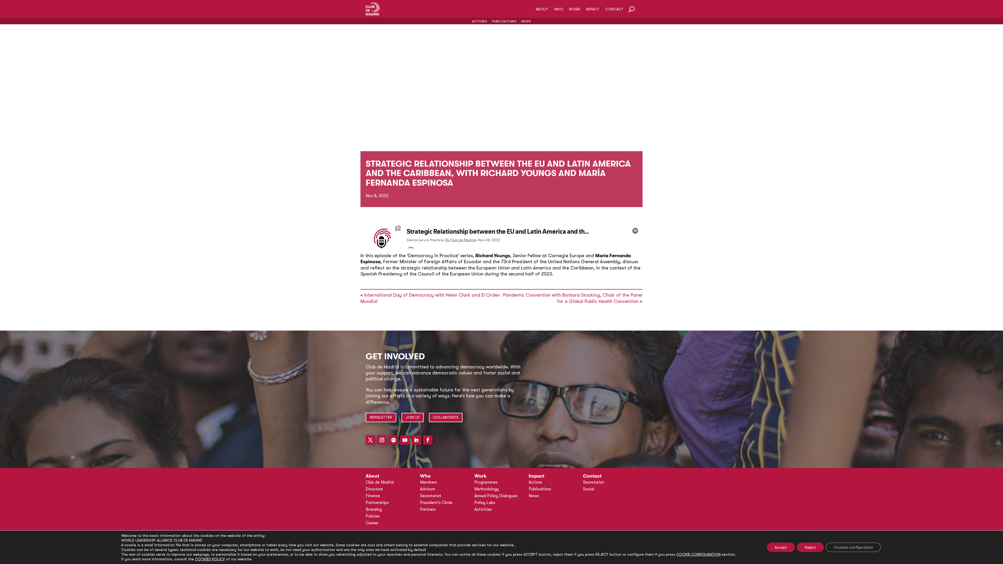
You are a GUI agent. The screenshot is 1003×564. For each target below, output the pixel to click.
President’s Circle (436, 502)
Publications (504, 21)
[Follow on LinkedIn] (416, 440)
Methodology (486, 489)
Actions (479, 21)
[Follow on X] (370, 440)
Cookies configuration (853, 547)
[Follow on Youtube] (405, 440)
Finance (373, 496)
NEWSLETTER (381, 417)
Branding (374, 509)
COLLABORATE (445, 417)
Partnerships (377, 502)
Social (588, 489)
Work (574, 9)
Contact (614, 9)
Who (558, 9)
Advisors (427, 489)
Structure (374, 489)
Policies (373, 516)
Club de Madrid (380, 482)
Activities (483, 509)
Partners (428, 509)
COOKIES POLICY (210, 559)
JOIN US (412, 417)
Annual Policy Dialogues (495, 496)
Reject (810, 547)
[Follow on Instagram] (382, 440)
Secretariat (430, 496)
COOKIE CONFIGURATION (698, 554)
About (542, 9)
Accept (781, 547)
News (526, 21)
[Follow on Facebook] (428, 440)
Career (372, 523)
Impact (592, 9)
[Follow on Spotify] (393, 440)
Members (428, 482)
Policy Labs (484, 502)
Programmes (486, 482)
